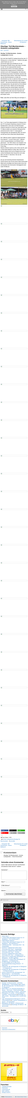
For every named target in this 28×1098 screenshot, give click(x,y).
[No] (26, 4)
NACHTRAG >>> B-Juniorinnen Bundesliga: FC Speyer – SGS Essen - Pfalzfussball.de (13, 989)
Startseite (4, 1028)
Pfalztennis (5, 1088)
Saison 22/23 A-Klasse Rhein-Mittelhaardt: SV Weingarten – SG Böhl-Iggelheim (13, 957)
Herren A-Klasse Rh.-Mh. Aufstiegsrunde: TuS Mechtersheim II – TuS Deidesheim (13, 973)
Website (3, 890)
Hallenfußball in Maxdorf (8, 940)
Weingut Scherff (6, 1092)
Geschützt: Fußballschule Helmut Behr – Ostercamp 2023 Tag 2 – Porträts (12, 951)
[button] (4, 830)
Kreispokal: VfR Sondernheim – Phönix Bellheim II (6, 42)
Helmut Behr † (5, 936)
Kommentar (4, 870)
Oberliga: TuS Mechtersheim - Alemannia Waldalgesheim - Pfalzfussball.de (12, 983)
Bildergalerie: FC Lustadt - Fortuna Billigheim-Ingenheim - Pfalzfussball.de (13, 993)
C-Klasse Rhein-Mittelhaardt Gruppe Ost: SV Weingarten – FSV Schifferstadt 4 (13, 938)
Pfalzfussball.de (8, 1096)
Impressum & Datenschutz (8, 1029)
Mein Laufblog (5, 1091)
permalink (12, 841)
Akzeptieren (14, 6)
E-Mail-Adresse (5, 885)
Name (3, 882)
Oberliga (16, 839)
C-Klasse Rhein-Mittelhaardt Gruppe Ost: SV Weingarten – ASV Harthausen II (13, 942)
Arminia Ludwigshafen (8, 839)
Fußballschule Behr (6, 1086)
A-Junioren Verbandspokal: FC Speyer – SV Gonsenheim (14, 1001)
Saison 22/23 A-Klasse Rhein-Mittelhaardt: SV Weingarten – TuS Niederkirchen (13, 960)
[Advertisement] (14, 25)
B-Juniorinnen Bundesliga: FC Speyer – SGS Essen (14, 990)
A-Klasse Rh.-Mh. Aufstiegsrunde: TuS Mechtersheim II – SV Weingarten (14, 986)
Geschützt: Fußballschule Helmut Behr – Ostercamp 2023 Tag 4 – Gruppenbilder (12, 948)
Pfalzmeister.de (6, 1089)
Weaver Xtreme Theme (21, 1096)
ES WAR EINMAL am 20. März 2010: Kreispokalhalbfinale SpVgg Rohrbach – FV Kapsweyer (12, 964)
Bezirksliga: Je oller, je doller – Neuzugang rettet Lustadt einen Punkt (14, 996)
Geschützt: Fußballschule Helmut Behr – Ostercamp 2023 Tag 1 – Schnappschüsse (12, 954)
